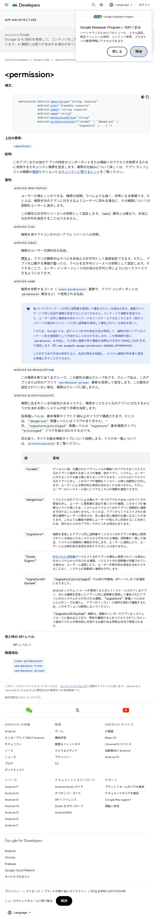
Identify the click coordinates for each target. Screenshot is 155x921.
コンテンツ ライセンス (73, 686)
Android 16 (12, 793)
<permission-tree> (28, 666)
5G (57, 763)
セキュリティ (13, 744)
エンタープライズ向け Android (24, 738)
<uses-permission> (72, 289)
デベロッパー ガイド (68, 793)
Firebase (10, 864)
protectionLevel (62, 121)
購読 (64, 901)
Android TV (112, 757)
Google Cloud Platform (20, 870)
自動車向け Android (117, 750)
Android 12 (12, 819)
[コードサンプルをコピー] (147, 97)
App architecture (21, 20)
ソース (9, 750)
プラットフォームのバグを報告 (125, 787)
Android (10, 731)
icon (53, 105)
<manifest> (22, 146)
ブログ (9, 763)
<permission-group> (74, 382)
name (53, 113)
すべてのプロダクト (17, 877)
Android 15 (12, 799)
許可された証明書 (64, 557)
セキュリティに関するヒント (79, 172)
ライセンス (33, 891)
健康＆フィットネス (67, 744)
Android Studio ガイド (69, 787)
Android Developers (16, 59)
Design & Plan (42, 59)
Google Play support (118, 799)
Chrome (10, 857)
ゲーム (59, 731)
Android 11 (11, 825)
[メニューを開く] (6, 5)
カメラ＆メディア (66, 750)
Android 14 (12, 806)
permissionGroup (62, 117)
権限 (35, 172)
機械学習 (60, 738)
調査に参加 (112, 806)
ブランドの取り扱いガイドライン (65, 891)
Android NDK (63, 812)
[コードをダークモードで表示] (142, 97)
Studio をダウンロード (69, 806)
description (59, 101)
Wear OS (110, 738)
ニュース (10, 757)
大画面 (109, 731)
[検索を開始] (93, 4)
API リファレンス (65, 799)
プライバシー (63, 757)
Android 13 (12, 812)
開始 (138, 52)
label (54, 109)
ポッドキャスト (15, 770)
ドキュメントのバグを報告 (122, 793)
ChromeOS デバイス (118, 744)
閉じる (117, 52)
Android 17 (12, 787)
